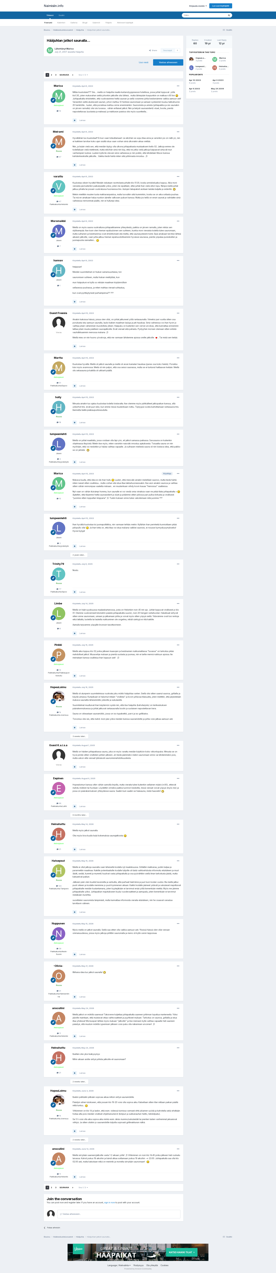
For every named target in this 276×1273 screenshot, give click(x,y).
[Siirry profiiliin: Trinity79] (58, 574)
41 (60, 991)
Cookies (164, 1265)
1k (60, 712)
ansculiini (58, 1008)
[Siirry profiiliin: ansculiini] (58, 1018)
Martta (58, 357)
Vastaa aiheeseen (168, 62)
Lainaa (82, 120)
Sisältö (62, 15)
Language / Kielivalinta (118, 1265)
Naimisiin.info (53, 6)
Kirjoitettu (83, 86)
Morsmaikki (58, 220)
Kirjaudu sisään (197, 6)
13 (60, 670)
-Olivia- (58, 965)
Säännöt (96, 22)
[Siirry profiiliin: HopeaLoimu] (58, 697)
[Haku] (229, 15)
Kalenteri (61, 22)
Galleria (73, 22)
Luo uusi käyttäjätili (220, 6)
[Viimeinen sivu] (73, 75)
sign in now (109, 1202)
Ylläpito (108, 22)
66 (59, 803)
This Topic (217, 15)
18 (60, 422)
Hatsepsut (58, 860)
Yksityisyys (138, 1265)
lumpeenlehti (58, 434)
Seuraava (64, 75)
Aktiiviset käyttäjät (125, 22)
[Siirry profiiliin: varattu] (58, 186)
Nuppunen (58, 923)
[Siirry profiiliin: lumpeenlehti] (58, 444)
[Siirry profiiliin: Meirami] (58, 141)
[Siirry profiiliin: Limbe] (58, 613)
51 (60, 383)
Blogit (85, 22)
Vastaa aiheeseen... (71, 1214)
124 (60, 886)
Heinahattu (58, 824)
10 (60, 111)
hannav (58, 260)
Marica (70, 48)
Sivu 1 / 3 (83, 75)
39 (59, 948)
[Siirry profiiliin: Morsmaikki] (58, 231)
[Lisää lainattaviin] (75, 120)
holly (58, 397)
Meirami (58, 131)
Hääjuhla (80, 52)
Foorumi (48, 22)
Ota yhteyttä (152, 1265)
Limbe (58, 603)
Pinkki (58, 644)
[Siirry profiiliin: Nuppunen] (58, 933)
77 (59, 589)
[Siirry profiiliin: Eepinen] (58, 788)
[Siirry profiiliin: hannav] (58, 270)
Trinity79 (58, 563)
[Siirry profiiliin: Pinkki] (58, 655)
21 (60, 849)
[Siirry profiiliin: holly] (58, 407)
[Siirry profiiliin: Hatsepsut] (58, 870)
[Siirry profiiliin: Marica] (50, 50)
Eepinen (58, 778)
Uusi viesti (143, 62)
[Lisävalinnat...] (178, 86)
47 (59, 157)
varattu (58, 176)
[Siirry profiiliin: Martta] (58, 367)
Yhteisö (49, 15)
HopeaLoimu (58, 687)
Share (154, 50)
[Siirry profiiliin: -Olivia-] (58, 976)
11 (60, 1033)
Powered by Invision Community (138, 1269)
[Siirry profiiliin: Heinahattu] (58, 834)
